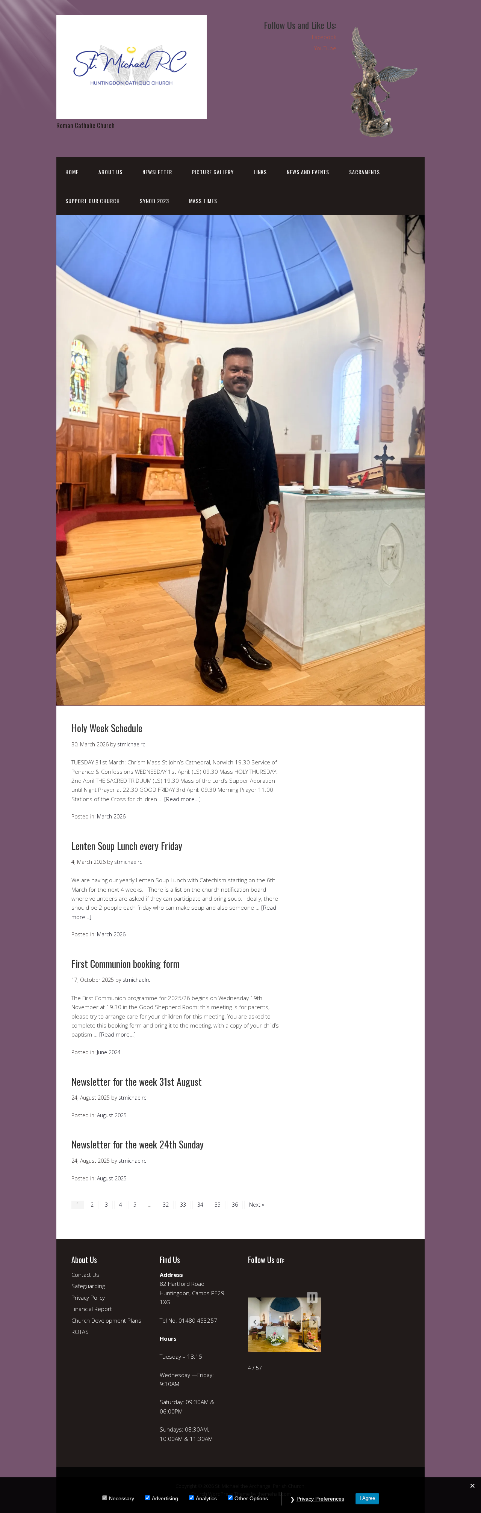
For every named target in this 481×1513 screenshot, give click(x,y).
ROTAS (80, 1331)
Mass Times (203, 201)
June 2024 (109, 1052)
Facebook (324, 37)
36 (235, 1204)
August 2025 (112, 1115)
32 (166, 1204)
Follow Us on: (266, 1259)
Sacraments (364, 172)
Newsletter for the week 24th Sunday (137, 1144)
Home (72, 172)
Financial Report (91, 1309)
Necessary (121, 1498)
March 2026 (111, 816)
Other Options (251, 1498)
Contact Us (85, 1274)
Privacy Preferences (320, 1499)
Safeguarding (88, 1286)
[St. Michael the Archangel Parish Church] (131, 112)
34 (200, 1204)
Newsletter (157, 172)
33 (183, 1204)
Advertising (165, 1498)
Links (260, 172)
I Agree (367, 1498)
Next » (256, 1204)
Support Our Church (92, 201)
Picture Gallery (213, 172)
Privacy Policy (88, 1297)
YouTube (325, 48)
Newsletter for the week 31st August (136, 1081)
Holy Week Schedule (106, 727)
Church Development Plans (106, 1320)
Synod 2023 (154, 201)
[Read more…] (182, 799)
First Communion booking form (125, 963)
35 (218, 1204)
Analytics (206, 1498)
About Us (110, 172)
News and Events (308, 172)
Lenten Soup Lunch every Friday (126, 845)
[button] (255, 1322)
